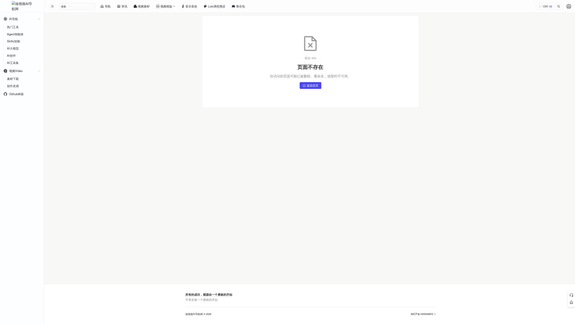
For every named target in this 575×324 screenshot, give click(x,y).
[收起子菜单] (39, 19)
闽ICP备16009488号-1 (423, 314)
